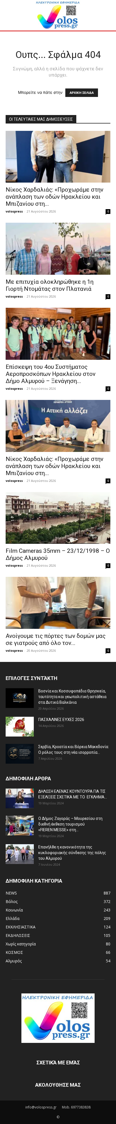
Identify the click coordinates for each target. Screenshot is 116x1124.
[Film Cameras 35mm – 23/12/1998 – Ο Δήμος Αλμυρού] (58, 518)
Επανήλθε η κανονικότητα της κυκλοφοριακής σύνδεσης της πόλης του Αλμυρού (72, 853)
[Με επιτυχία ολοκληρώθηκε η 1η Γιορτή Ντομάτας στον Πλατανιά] (58, 249)
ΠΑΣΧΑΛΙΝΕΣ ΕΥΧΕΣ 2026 (61, 719)
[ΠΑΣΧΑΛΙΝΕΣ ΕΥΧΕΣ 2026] (20, 727)
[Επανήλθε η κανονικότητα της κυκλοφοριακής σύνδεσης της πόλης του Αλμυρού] (20, 854)
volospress (14, 211)
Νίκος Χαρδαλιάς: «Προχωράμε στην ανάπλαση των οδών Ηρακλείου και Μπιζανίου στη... (54, 196)
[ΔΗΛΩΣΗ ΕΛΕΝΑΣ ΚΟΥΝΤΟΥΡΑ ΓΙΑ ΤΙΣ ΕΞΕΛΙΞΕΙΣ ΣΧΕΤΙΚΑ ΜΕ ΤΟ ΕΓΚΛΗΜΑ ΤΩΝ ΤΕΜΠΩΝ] (20, 798)
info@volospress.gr (41, 1107)
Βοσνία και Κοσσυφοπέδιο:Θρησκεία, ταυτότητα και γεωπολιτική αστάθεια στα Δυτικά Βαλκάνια (72, 697)
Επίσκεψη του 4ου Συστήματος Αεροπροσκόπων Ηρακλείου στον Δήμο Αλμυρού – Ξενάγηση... (50, 373)
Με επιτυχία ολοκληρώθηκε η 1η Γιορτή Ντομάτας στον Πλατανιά (49, 285)
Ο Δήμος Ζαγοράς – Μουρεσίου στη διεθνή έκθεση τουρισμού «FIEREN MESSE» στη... (70, 824)
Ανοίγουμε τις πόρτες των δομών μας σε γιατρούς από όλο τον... (56, 639)
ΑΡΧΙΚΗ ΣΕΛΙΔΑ (82, 93)
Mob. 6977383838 (76, 1107)
